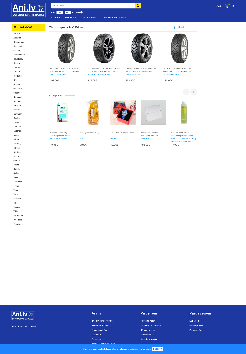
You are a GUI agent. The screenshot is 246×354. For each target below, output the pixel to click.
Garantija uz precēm (149, 339)
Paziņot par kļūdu (99, 330)
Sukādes (83, 139)
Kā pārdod (194, 321)
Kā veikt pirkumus (149, 321)
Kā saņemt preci (148, 330)
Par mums (96, 339)
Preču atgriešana (148, 334)
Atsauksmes (89, 17)
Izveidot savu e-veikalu (102, 321)
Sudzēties (96, 334)
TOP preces (71, 17)
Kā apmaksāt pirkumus (151, 325)
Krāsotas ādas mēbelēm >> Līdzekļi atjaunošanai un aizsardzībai (183, 140)
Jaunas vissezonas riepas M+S (99, 74)
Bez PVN (76, 12)
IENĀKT (219, 6)
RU (233, 6)
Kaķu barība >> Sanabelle (59, 139)
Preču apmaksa (196, 325)
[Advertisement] (28, 266)
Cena (54, 12)
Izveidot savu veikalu (113, 17)
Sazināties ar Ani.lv (100, 325)
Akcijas (55, 17)
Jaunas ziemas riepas (58, 74)
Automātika (145, 139)
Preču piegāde (196, 330)
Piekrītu (157, 349)
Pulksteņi (113, 139)
